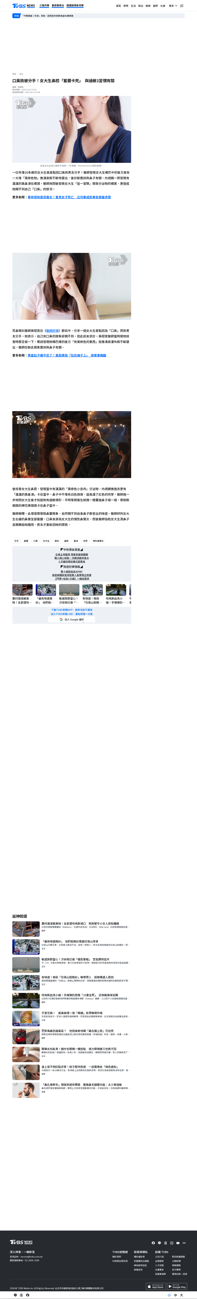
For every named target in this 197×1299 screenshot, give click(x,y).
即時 (125, 6)
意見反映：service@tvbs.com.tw (26, 1256)
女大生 (46, 540)
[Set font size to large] (182, 1295)
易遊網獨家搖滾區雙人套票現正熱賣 (71, 575)
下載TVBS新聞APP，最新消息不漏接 (71, 610)
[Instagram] (172, 1243)
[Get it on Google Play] (177, 1286)
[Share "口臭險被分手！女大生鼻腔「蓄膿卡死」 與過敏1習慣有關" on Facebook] (27, 1295)
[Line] (159, 1243)
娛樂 (148, 6)
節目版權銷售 (178, 1256)
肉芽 (85, 540)
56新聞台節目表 (120, 1260)
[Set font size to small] (169, 1295)
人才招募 (159, 1265)
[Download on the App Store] (156, 1286)
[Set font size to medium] (175, 1295)
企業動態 (159, 1260)
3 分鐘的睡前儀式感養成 (71, 561)
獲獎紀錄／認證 (179, 1273)
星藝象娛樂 (160, 1273)
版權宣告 (138, 1269)
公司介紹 (159, 1256)
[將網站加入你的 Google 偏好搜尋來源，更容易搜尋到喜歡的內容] (71, 619)
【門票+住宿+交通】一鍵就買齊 (71, 578)
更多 (172, 6)
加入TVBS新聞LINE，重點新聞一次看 (72, 614)
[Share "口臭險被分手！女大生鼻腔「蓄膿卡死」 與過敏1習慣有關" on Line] (15, 1295)
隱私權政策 (139, 1256)
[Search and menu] (182, 6)
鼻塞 (26, 540)
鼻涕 (76, 540)
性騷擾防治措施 (141, 1260)
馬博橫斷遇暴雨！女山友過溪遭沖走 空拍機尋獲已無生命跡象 (52, 15)
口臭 (35, 540)
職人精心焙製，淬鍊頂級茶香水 (71, 558)
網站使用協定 (140, 1265)
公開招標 (176, 1260)
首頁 (118, 6)
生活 (133, 6)
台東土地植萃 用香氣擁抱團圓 (71, 554)
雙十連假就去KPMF (72, 571)
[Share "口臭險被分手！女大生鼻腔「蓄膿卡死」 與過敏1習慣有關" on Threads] (21, 1295)
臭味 (57, 540)
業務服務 (176, 1265)
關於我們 (116, 1256)
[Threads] (166, 1243)
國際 (155, 6)
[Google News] (184, 1243)
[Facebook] (153, 1243)
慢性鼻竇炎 (98, 540)
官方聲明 (176, 1269)
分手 (16, 540)
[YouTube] (178, 1243)
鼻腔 (66, 540)
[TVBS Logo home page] (23, 6)
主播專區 (159, 1269)
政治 (140, 6)
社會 (162, 6)
